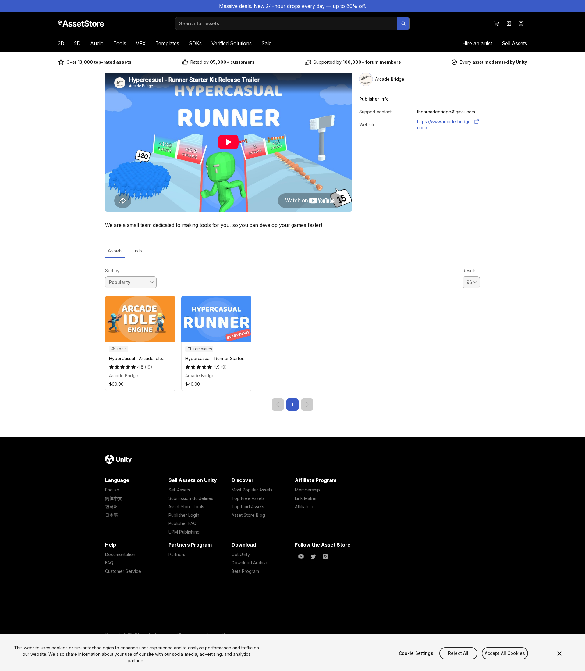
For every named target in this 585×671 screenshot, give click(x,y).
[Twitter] (313, 556)
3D (61, 43)
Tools (119, 43)
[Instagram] (325, 556)
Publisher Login (183, 515)
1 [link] (292, 405)
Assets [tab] (115, 251)
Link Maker (306, 498)
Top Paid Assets (248, 506)
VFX (141, 43)
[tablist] (292, 250)
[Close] (559, 653)
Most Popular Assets (252, 489)
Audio (97, 43)
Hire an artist (477, 43)
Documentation (120, 554)
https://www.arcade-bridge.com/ (444, 124)
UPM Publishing (184, 531)
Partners (176, 554)
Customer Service (123, 571)
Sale (266, 43)
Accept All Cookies (505, 653)
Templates (167, 43)
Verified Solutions (231, 43)
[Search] (403, 23)
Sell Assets (514, 43)
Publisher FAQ (182, 523)
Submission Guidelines (190, 498)
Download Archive (250, 562)
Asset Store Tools (186, 506)
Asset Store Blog (248, 515)
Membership (307, 489)
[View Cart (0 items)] (497, 23)
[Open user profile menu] (521, 23)
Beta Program (245, 571)
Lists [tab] (137, 251)
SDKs (195, 43)
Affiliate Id (304, 506)
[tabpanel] (292, 334)
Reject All (458, 653)
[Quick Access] (509, 23)
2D (77, 43)
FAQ (109, 562)
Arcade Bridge (123, 375)
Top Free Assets (248, 498)
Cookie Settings (416, 653)
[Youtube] (301, 556)
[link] (278, 404)
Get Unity (241, 554)
